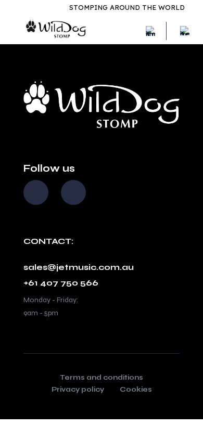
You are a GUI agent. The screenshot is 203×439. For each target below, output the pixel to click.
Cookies (136, 390)
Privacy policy (78, 390)
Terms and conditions (101, 378)
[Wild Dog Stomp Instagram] (73, 192)
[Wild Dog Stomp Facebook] (35, 192)
